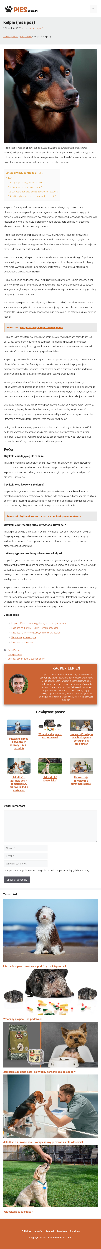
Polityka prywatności (32, 1231)
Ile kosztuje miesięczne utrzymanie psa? (81, 780)
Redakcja (75, 1231)
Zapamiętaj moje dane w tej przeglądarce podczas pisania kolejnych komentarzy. (48, 870)
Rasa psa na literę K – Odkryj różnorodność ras (34, 627)
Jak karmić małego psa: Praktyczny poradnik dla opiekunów (81, 739)
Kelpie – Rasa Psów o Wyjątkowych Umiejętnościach (38, 623)
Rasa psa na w (15, 654)
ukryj (41, 173)
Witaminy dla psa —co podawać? (50, 736)
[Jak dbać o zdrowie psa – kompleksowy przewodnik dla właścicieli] (50, 1106)
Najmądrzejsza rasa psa (23, 637)
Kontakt (50, 1231)
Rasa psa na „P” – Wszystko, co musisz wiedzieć (35, 632)
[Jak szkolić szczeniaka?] (50, 1177)
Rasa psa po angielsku (22, 642)
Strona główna (10, 36)
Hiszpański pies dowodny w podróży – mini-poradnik (18, 743)
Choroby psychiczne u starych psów (26, 658)
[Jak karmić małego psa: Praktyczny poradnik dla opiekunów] (50, 1045)
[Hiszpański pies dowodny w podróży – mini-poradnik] (50, 931)
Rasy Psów (26, 36)
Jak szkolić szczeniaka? (50, 779)
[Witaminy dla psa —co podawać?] (50, 992)
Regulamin (62, 1231)
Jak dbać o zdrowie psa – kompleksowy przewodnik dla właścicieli (19, 784)
